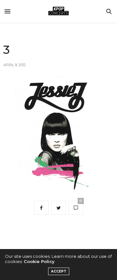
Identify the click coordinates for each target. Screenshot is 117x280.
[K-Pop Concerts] (58, 11)
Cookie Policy (39, 261)
